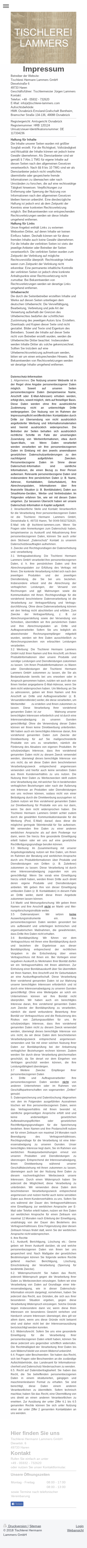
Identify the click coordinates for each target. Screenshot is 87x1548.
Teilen (18, 1504)
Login (80, 1526)
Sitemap (35, 1526)
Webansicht (75, 1530)
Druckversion (17, 1526)
